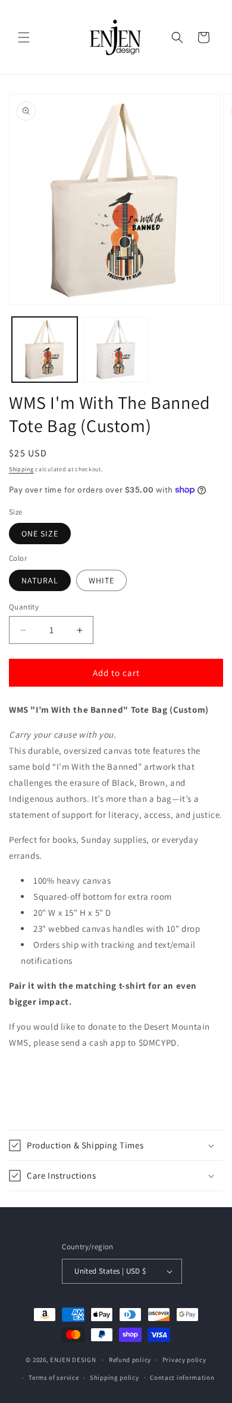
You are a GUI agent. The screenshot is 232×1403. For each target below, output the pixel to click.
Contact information (182, 1377)
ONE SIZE (39, 533)
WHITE (101, 580)
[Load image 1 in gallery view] (44, 349)
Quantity (24, 607)
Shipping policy (114, 1377)
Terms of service (54, 1377)
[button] (24, 37)
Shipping (21, 469)
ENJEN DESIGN (73, 1360)
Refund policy (130, 1360)
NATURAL (39, 580)
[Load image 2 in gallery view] (116, 349)
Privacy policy (184, 1360)
